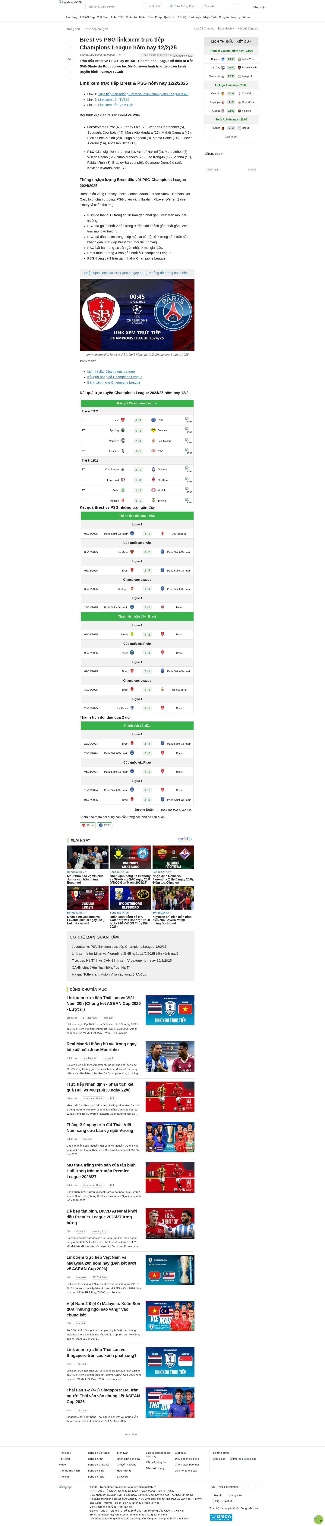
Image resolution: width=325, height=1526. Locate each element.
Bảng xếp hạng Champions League (113, 382)
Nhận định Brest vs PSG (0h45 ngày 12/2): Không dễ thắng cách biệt (136, 273)
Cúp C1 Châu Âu (204, 28)
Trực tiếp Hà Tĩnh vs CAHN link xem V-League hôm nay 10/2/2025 (122, 960)
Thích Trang (212, 169)
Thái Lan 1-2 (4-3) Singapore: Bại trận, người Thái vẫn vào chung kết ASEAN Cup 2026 (103, 1396)
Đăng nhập (259, 7)
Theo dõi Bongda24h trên (157, 54)
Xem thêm (131, 1434)
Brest (90, 825)
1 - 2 (231, 102)
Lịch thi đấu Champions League (111, 371)
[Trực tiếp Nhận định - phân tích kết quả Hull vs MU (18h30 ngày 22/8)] (170, 1097)
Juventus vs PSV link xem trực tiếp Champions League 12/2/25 (119, 946)
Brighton (215, 59)
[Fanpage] (244, 1486)
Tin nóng (71, 17)
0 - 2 (231, 127)
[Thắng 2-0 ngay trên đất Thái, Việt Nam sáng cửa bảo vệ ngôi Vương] (170, 1137)
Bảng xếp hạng (155, 1468)
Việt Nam (102, 17)
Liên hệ (217, 1495)
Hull (112, 1098)
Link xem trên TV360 (113, 99)
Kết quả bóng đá (248, 28)
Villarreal (246, 110)
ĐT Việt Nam (90, 1017)
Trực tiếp (64, 1476)
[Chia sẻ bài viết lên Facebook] (70, 42)
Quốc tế (169, 17)
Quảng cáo (235, 1495)
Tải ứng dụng (221, 1452)
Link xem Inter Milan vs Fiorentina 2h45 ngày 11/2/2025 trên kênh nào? (125, 953)
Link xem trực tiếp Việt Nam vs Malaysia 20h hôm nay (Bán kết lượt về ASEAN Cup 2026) (101, 1263)
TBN (121, 17)
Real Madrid (89, 1058)
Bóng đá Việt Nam (99, 1452)
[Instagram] (252, 1486)
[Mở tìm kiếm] (238, 7)
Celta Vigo (247, 93)
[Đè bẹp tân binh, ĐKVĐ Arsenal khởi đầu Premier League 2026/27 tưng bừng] (170, 1223)
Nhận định (210, 17)
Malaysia (81, 1277)
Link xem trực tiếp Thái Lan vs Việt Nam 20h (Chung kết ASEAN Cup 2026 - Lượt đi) (104, 1003)
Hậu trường (124, 1470)
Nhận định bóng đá (128, 1458)
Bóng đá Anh (95, 1458)
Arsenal (80, 1231)
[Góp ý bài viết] (70, 67)
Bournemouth (249, 67)
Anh (113, 17)
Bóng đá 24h (226, 28)
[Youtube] (260, 1486)
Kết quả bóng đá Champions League (114, 377)
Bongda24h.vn (249, 1508)
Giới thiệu (180, 1452)
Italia (142, 17)
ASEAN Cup (87, 17)
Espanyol (108, 1058)
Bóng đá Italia (96, 1476)
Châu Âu (131, 17)
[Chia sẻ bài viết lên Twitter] (70, 50)
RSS (212, 1486)
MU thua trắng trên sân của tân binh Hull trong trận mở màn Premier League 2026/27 (101, 1171)
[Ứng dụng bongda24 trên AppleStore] (250, 1458)
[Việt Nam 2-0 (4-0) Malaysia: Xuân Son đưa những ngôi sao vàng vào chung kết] (170, 1316)
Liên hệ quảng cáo (186, 1470)
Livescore (122, 1476)
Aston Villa (248, 59)
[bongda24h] (62, 17)
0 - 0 (231, 93)
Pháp (158, 17)
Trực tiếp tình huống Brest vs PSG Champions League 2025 (143, 94)
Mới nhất (154, 6)
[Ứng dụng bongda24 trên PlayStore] (236, 1458)
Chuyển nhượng (229, 17)
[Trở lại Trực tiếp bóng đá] (70, 75)
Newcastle (214, 76)
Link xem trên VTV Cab (115, 105)
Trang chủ (65, 1452)
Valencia (215, 93)
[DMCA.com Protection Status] (221, 1520)
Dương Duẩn (144, 809)
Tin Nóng (64, 1458)
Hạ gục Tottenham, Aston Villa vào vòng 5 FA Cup (109, 974)
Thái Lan (108, 1017)
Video (246, 17)
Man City (215, 67)
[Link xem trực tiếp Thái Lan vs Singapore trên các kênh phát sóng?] (170, 1362)
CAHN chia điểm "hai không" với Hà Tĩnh (102, 967)
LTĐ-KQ (181, 17)
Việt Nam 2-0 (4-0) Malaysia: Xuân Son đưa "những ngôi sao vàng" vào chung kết (103, 1309)
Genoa (216, 127)
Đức (150, 17)
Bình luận (195, 17)
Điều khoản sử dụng (187, 1458)
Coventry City (99, 1231)
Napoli (245, 127)
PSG (107, 825)
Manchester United (93, 1098)
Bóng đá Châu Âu (98, 1464)
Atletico (216, 110)
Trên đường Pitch (184, 6)
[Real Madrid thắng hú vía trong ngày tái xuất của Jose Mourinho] (170, 1056)
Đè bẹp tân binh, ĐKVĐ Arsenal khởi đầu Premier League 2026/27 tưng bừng (102, 1217)
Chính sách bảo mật (187, 1464)
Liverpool (247, 76)
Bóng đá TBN (96, 1470)
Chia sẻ (252, 169)
